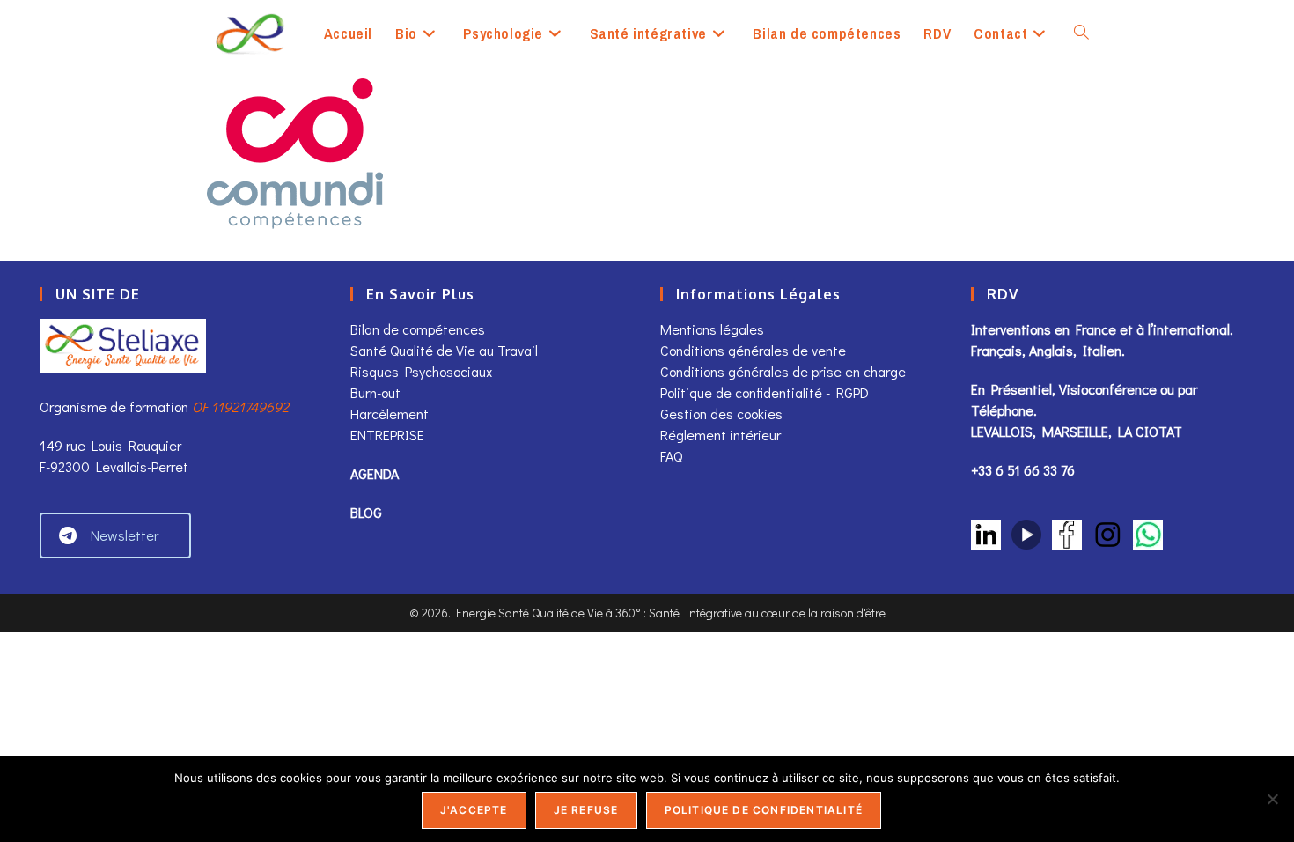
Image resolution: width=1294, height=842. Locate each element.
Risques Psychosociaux (421, 371)
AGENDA (374, 473)
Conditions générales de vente (754, 350)
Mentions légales (712, 329)
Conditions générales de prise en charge (783, 371)
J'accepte (474, 809)
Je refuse (586, 809)
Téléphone (1002, 410)
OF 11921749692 (240, 406)
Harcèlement (389, 413)
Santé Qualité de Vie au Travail (444, 350)
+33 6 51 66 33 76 (1023, 470)
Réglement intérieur (720, 434)
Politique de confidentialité (764, 809)
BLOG (366, 512)
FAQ (671, 456)
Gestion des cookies (721, 413)
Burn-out (375, 392)
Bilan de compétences (417, 329)
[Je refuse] (1272, 799)
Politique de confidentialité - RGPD (764, 392)
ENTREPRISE (387, 434)
